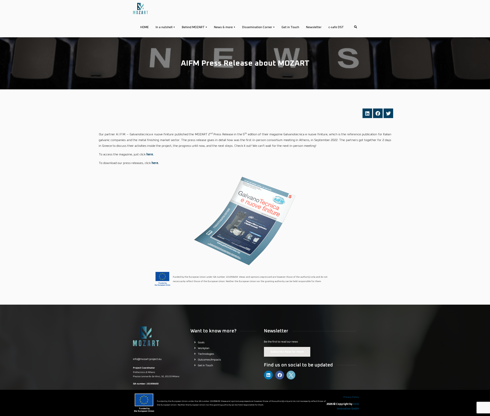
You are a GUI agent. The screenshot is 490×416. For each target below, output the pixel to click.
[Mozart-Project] (140, 8)
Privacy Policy (351, 397)
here (149, 154)
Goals (201, 342)
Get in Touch (205, 365)
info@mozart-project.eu (147, 359)
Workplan (203, 348)
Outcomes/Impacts (209, 359)
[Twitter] (388, 113)
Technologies (206, 354)
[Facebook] (378, 113)
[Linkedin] (367, 113)
